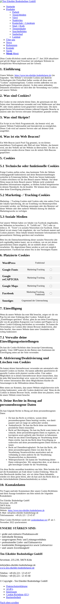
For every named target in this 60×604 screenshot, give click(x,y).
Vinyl (15, 17)
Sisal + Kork (18, 26)
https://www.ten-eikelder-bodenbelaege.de (33, 75)
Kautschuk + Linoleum (23, 23)
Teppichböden (19, 15)
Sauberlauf (17, 34)
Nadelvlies (17, 20)
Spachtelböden (19, 31)
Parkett (15, 12)
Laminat (16, 37)
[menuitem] (33, 6)
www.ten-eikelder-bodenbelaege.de (17, 568)
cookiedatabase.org (39, 520)
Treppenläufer (19, 28)
